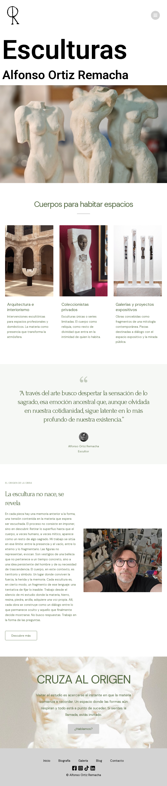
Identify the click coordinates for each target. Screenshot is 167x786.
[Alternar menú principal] (155, 15)
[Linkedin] (92, 768)
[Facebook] (74, 768)
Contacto (117, 761)
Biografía (64, 761)
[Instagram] (80, 768)
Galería (83, 761)
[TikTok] (86, 768)
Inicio (46, 761)
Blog (99, 761)
